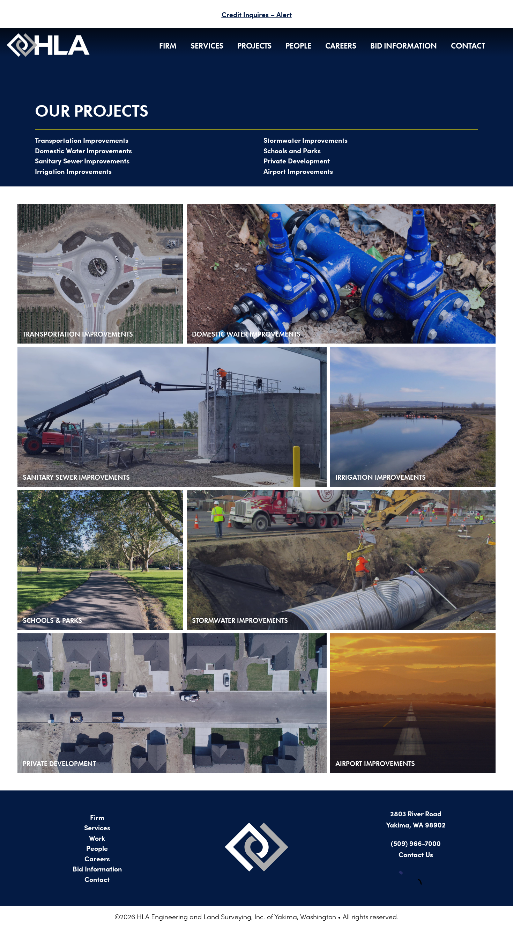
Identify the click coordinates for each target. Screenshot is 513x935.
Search (497, 46)
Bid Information (403, 46)
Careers (340, 46)
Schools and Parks (292, 150)
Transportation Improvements (81, 140)
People (298, 46)
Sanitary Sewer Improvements (82, 160)
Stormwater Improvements (305, 140)
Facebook (405, 877)
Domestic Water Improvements (83, 150)
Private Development (296, 160)
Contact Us (416, 854)
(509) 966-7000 (416, 843)
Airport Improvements (298, 171)
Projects (254, 46)
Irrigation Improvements (73, 171)
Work (97, 837)
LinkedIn (426, 877)
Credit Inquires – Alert (257, 14)
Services (207, 46)
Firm (168, 46)
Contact (468, 46)
